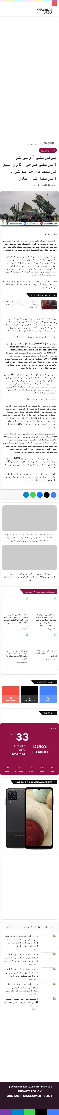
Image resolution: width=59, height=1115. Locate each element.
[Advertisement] (29, 48)
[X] (47, 495)
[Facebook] (53, 495)
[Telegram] (26, 495)
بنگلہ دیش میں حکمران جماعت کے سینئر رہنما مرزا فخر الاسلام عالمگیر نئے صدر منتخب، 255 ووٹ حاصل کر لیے (15, 619)
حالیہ (9, 926)
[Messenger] (40, 495)
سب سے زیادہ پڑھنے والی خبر (38, 926)
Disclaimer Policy (37, 1096)
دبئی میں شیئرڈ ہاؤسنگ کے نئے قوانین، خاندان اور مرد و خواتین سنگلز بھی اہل (21, 972)
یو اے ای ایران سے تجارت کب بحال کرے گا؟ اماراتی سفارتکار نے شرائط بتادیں (22, 987)
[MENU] (3, 12)
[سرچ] (55, 12)
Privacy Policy (29, 1091)
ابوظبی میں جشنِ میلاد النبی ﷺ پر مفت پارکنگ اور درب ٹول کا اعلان (20, 1002)
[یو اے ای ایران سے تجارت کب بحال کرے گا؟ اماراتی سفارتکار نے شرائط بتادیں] (48, 987)
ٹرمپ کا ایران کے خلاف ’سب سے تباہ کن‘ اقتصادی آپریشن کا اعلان (44, 653)
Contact (14, 1096)
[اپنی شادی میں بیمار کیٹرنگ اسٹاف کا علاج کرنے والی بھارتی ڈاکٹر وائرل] (49, 305)
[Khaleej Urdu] (40, 11)
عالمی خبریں (34, 143)
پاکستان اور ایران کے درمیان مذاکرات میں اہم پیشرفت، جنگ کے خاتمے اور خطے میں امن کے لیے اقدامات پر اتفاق (44, 619)
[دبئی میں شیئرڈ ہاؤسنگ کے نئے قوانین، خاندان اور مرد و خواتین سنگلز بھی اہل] (48, 972)
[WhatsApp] (33, 495)
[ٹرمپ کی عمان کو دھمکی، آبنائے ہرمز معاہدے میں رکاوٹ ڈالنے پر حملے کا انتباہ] (15, 640)
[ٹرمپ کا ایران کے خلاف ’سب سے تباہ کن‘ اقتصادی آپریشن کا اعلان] (44, 640)
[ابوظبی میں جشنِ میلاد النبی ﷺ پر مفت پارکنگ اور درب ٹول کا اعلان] (48, 1002)
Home (50, 143)
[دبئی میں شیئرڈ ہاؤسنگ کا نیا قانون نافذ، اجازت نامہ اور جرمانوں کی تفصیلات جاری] (48, 958)
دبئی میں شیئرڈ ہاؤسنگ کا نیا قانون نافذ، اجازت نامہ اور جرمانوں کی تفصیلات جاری (21, 957)
